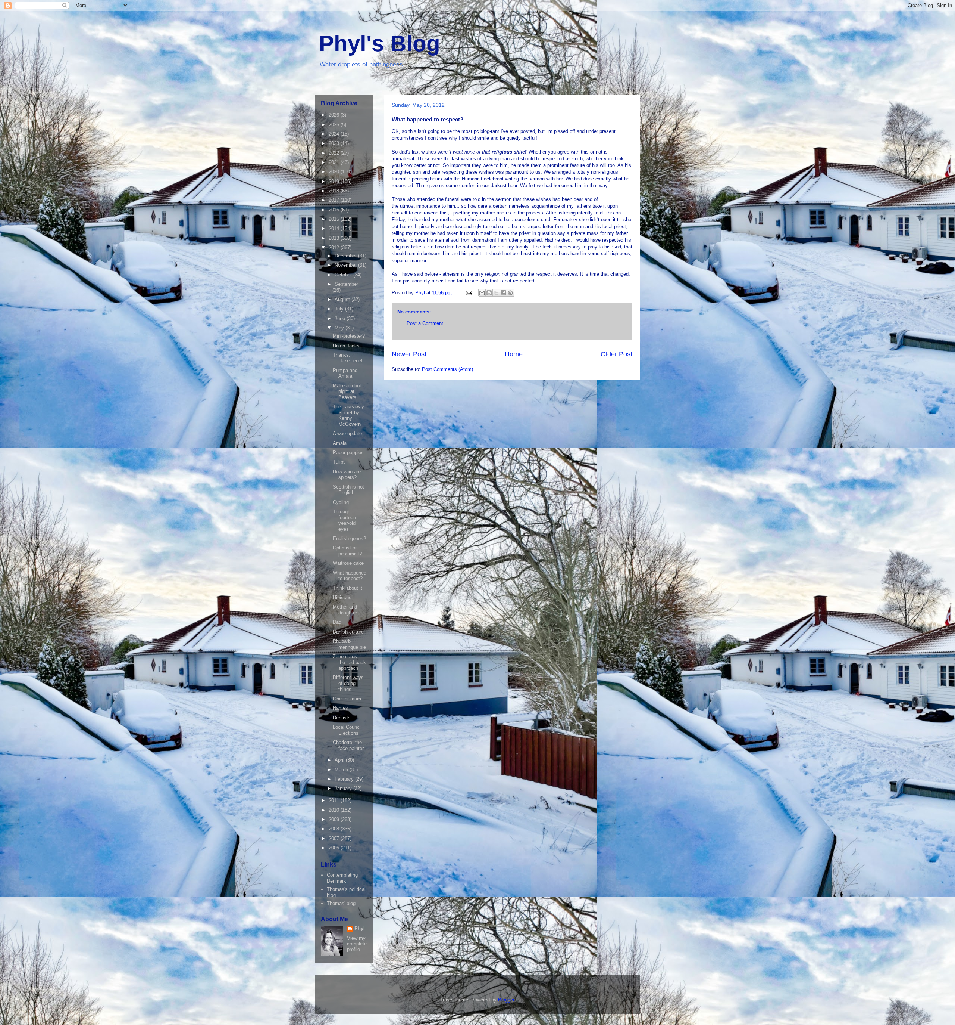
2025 (335, 124)
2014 (335, 228)
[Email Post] (468, 292)
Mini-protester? (349, 336)
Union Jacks (346, 346)
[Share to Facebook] (503, 293)
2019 (335, 181)
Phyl (359, 928)
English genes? (349, 538)
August (343, 299)
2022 (335, 153)
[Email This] (482, 293)
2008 (335, 829)
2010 (335, 810)
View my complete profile (357, 943)
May (340, 328)
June (341, 318)
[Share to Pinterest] (510, 293)
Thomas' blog (341, 903)
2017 (335, 200)
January (344, 788)
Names (340, 708)
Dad (337, 622)
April (340, 760)
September (346, 284)
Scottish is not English (348, 490)
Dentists (342, 718)
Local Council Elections (347, 730)
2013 (335, 238)
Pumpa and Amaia (345, 373)
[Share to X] (496, 293)
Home (514, 354)
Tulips (339, 462)
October (344, 275)
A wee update (347, 433)
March (342, 769)
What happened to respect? (349, 576)
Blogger (506, 1000)
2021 (335, 162)
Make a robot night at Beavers (347, 391)
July (340, 309)
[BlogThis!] (489, 293)
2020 (335, 171)
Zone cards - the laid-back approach (349, 662)
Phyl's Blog (379, 43)
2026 (335, 115)
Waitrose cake (348, 563)
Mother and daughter (345, 610)
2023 (335, 143)
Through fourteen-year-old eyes (345, 520)
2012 (335, 247)
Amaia (340, 443)
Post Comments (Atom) (447, 369)
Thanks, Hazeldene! (348, 358)
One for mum (347, 699)
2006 (335, 848)
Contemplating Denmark (342, 878)
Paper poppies (348, 452)
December (346, 255)
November (346, 265)
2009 (335, 819)
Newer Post (409, 354)
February (345, 779)
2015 (335, 219)
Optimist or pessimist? (347, 551)
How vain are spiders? (347, 474)
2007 (335, 838)
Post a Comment (425, 323)
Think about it (347, 588)
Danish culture (348, 632)
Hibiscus (342, 597)
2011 (335, 800)
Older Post (616, 354)
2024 (335, 134)
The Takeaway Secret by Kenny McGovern (348, 415)
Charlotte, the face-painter (348, 745)
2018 (335, 190)
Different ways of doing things (348, 683)
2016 (335, 210)
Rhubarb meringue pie (349, 644)
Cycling (341, 502)
